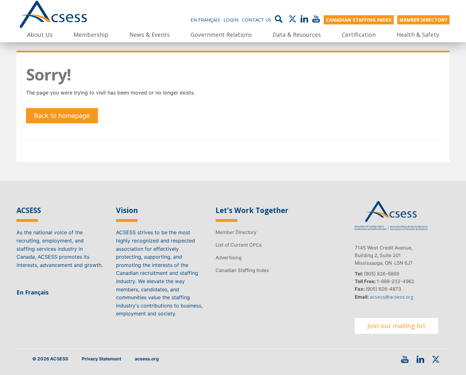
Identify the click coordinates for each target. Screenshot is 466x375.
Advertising (229, 258)
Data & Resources (297, 34)
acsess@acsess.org (391, 297)
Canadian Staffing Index (242, 270)
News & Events (149, 34)
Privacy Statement (101, 358)
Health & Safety (418, 34)
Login (230, 19)
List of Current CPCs (239, 245)
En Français (205, 19)
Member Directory (236, 232)
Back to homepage (62, 116)
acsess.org (147, 358)
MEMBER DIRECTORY (423, 19)
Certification (359, 34)
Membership (91, 34)
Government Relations (221, 34)
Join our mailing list (396, 325)
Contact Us (256, 19)
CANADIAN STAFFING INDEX (359, 19)
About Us (40, 34)
